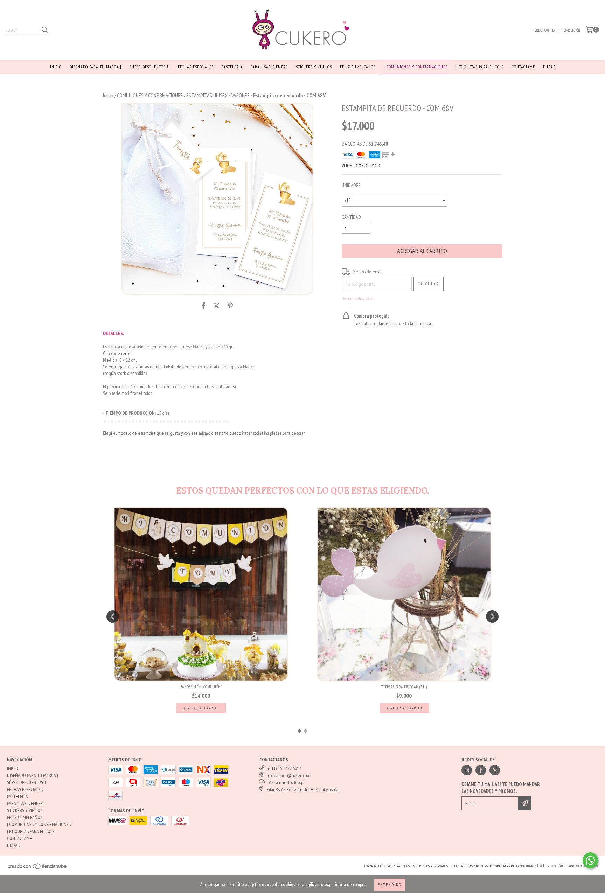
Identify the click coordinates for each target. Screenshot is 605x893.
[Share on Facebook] (203, 305)
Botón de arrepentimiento (574, 866)
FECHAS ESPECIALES (196, 66)
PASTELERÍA (232, 66)
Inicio (108, 95)
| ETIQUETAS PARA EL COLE (480, 66)
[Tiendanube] (37, 868)
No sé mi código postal (358, 298)
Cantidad (351, 217)
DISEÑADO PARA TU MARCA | (95, 66)
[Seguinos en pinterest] (494, 770)
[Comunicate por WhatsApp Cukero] (590, 860)
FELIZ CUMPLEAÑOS (358, 66)
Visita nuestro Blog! (286, 782)
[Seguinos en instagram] (466, 770)
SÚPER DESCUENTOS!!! (150, 66)
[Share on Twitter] (216, 305)
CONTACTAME (523, 66)
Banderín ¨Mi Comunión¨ (201, 686)
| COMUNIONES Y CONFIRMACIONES (415, 66)
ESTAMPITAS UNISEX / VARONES (218, 95)
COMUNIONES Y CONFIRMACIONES (150, 95)
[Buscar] (44, 29)
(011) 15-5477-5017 (284, 768)
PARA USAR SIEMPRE (269, 66)
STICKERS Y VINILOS (314, 66)
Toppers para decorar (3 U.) (404, 686)
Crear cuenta (545, 30)
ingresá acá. (535, 866)
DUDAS (549, 66)
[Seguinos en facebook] (480, 770)
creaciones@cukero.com (289, 775)
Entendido (390, 884)
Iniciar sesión (569, 30)
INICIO (56, 66)
